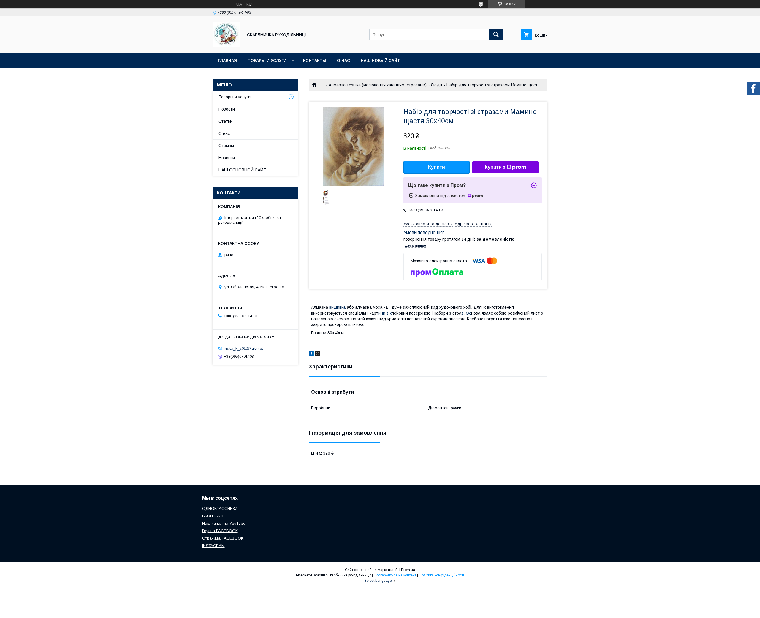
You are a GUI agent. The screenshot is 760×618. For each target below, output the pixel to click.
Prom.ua (408, 570)
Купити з (495, 167)
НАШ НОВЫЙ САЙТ (380, 60)
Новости (226, 109)
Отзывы (226, 145)
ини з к (385, 313)
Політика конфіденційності (441, 575)
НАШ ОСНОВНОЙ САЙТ (242, 170)
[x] (317, 354)
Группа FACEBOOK (220, 531)
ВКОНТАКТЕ (213, 516)
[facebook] (311, 354)
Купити (436, 167)
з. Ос (466, 313)
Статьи (225, 121)
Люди (436, 85)
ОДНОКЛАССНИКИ (220, 508)
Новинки (226, 157)
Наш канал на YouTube (223, 523)
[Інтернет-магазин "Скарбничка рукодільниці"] (226, 45)
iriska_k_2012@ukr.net (243, 348)
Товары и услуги (267, 60)
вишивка (337, 307)
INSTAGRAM (213, 545)
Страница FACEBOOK (222, 538)
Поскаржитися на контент (395, 575)
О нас (343, 60)
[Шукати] (496, 34)
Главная (227, 60)
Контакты (314, 60)
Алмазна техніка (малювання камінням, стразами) (378, 85)
